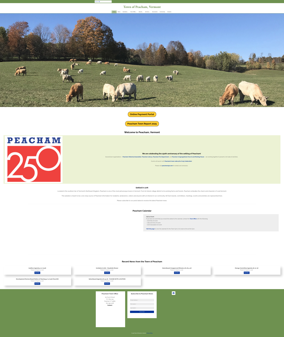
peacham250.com (167, 165)
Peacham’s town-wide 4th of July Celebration (178, 161)
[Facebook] (173, 293)
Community (162, 11)
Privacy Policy (150, 333)
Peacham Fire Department (161, 157)
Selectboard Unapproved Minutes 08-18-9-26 (176, 268)
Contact (109, 305)
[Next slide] (283, 60)
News (119, 11)
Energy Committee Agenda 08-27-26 (246, 268)
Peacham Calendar (142, 211)
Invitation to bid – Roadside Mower (107, 268)
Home (114, 11)
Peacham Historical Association (132, 157)
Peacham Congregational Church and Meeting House (188, 157)
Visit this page (150, 229)
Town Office (193, 218)
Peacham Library (147, 157)
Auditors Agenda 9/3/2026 (37, 268)
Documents (154, 11)
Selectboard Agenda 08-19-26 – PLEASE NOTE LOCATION (107, 279)
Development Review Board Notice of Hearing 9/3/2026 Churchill (37, 279)
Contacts (169, 11)
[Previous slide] (1, 60)
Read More (37, 273)
